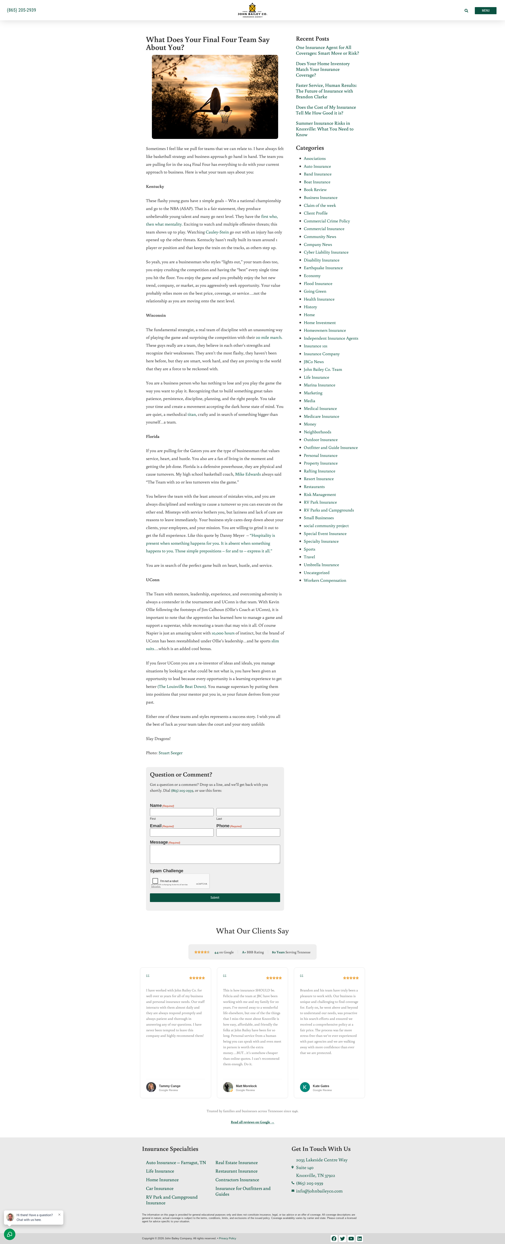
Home (309, 314)
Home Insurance (162, 1179)
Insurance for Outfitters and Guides (243, 1191)
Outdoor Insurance (321, 439)
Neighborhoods (317, 432)
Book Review (315, 189)
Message (165, 842)
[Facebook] (334, 1238)
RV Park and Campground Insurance (172, 1200)
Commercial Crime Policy (327, 221)
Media (309, 400)
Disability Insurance (321, 260)
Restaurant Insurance (236, 1171)
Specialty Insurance (321, 541)
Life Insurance (316, 377)
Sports (309, 549)
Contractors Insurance (237, 1179)
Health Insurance (319, 299)
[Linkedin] (359, 1238)
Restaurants (314, 486)
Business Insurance (321, 197)
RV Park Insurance (320, 502)
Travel (309, 556)
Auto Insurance (317, 166)
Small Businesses (319, 517)
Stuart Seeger (170, 752)
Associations (315, 158)
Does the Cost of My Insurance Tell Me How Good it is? (326, 110)
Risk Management (320, 494)
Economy (312, 275)
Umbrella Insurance (321, 564)
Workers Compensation (325, 580)
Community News (320, 236)
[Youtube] (351, 1238)
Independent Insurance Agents (331, 338)
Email (162, 825)
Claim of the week (320, 205)
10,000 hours (223, 633)
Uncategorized (317, 572)
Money (310, 424)
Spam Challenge (166, 870)
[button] (466, 10)
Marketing (313, 392)
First (153, 818)
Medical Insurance (320, 408)
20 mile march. (269, 337)
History (310, 306)
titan (192, 414)
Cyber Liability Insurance (326, 252)
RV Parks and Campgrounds (329, 510)
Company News (318, 244)
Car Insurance (160, 1188)
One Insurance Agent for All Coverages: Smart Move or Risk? (327, 50)
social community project (326, 525)
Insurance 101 (315, 345)
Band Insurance (318, 174)
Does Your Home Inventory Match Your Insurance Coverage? (323, 69)
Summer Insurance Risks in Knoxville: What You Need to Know (325, 128)
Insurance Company (322, 353)
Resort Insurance (319, 478)
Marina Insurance (319, 385)
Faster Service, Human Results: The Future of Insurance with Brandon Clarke (326, 90)
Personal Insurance (321, 455)
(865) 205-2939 (182, 790)
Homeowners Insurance (325, 330)
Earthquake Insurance (323, 267)
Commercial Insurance (324, 228)
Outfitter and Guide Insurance (331, 447)
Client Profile (316, 213)
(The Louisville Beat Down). (182, 686)
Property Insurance (321, 463)
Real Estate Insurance (236, 1162)
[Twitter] (342, 1238)
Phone (229, 825)
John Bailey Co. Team (323, 369)
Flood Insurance (318, 283)
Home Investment (320, 322)
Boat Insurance (317, 182)
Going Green (315, 291)
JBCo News (314, 361)
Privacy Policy (227, 1238)
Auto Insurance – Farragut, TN (176, 1162)
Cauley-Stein (217, 232)
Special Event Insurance (325, 533)
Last (219, 818)
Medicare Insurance (321, 416)
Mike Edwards (248, 474)
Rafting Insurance (319, 471)
